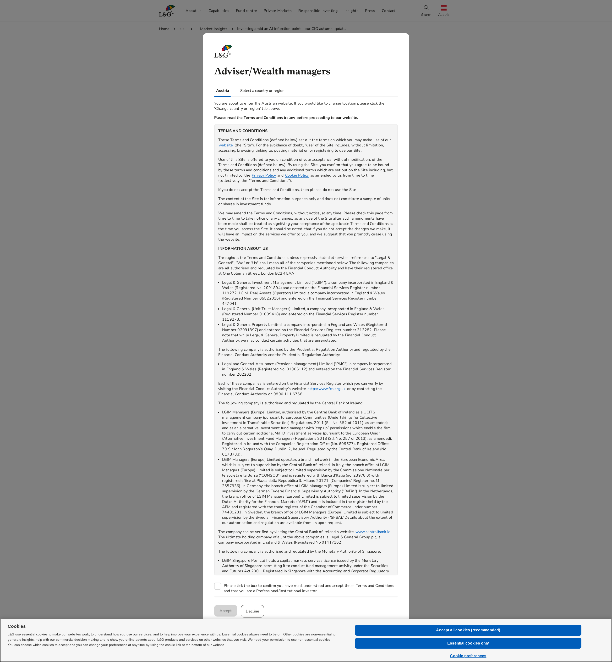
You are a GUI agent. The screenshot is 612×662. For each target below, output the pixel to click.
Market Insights (214, 29)
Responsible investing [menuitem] (318, 10)
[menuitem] (444, 11)
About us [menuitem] (194, 10)
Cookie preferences (468, 656)
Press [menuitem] (370, 10)
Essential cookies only (468, 643)
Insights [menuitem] (351, 10)
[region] (306, 349)
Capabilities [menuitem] (218, 10)
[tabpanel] (306, 346)
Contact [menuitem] (388, 10)
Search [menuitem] (426, 14)
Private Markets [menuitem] (278, 10)
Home (164, 29)
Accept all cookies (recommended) (468, 630)
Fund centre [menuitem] (246, 10)
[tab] (222, 90)
